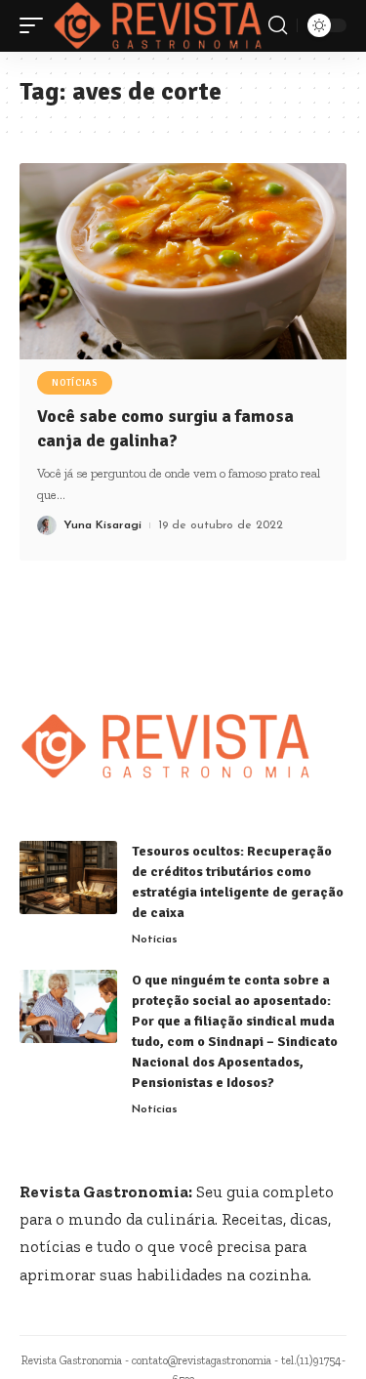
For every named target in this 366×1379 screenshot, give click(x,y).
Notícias (75, 383)
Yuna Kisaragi (102, 525)
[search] (278, 25)
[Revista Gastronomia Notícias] (158, 26)
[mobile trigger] (36, 26)
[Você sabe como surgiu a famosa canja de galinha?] (183, 261)
